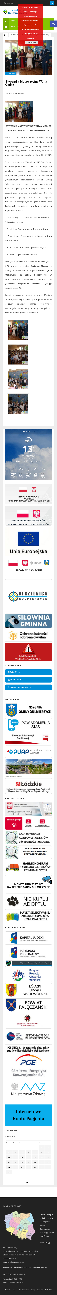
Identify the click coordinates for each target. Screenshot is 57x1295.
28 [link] (35, 1167)
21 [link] (35, 1162)
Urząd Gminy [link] (15, 680)
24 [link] (9, 1167)
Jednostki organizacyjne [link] (20, 687)
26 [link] (22, 1167)
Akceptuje (32, 42)
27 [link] (28, 1167)
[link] (53, 24)
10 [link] (9, 1157)
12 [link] (22, 1157)
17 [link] (9, 1162)
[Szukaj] (52, 3)
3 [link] (8, 1152)
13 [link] (28, 1157)
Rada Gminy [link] (15, 672)
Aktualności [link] (14, 35)
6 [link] (28, 1152)
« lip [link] (27, 1182)
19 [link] (22, 1162)
